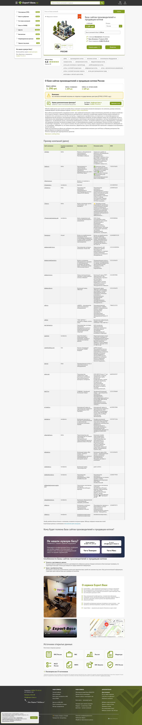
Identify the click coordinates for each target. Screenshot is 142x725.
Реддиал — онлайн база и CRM (83, 705)
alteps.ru (46, 505)
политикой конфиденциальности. (12, 718)
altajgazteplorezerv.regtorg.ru (51, 485)
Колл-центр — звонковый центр (84, 700)
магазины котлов (92, 58)
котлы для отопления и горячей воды (74, 65)
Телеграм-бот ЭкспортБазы (59, 717)
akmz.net (46, 374)
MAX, (32, 695)
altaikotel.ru (47, 467)
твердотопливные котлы (98, 62)
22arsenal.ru (47, 185)
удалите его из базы (105, 675)
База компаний (56, 694)
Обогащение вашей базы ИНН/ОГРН (85, 692)
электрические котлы (81, 62)
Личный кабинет (57, 692)
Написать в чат (115, 103)
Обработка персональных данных (84, 719)
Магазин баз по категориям (83, 694)
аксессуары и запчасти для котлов (73, 74)
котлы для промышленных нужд (97, 71)
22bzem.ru (47, 188)
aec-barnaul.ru (48, 325)
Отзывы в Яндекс (58, 715)
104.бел (46, 152)
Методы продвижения (58, 706)
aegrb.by (46, 336)
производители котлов (76, 58)
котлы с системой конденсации (72, 68)
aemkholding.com (49, 348)
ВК (34, 695)
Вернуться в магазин (52, 16)
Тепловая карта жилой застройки (84, 703)
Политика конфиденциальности (84, 715)
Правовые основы (106, 706)
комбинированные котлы (96, 65)
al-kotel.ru (47, 407)
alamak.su (47, 419)
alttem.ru (46, 514)
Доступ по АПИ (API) (58, 702)
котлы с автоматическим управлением (112, 68)
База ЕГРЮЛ (56, 698)
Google (66, 715)
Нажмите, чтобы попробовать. (79, 110)
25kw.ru (46, 203)
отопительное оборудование (108, 58)
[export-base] (28, 2)
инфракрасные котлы (91, 68)
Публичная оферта (80, 717)
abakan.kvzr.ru (48, 275)
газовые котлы (67, 62)
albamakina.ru (48, 435)
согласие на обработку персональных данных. (11, 720)
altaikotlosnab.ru (49, 475)
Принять (33, 717)
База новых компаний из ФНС (60, 696)
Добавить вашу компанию (108, 702)
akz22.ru (46, 391)
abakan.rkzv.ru (48, 288)
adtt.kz (46, 320)
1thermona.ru (48, 181)
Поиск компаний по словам (60, 704)
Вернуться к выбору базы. (52, 134)
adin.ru (46, 305)
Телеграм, (27, 695)
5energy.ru (47, 235)
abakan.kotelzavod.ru (50, 260)
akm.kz (46, 363)
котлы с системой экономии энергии (74, 71)
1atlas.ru (46, 166)
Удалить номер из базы (108, 704)
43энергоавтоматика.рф (51, 218)
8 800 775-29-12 (104, 41)
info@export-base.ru (96, 102)
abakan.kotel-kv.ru (49, 247)
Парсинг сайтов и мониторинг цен (84, 696)
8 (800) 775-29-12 (21, 56)
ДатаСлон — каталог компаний (83, 707)
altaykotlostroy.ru (49, 500)
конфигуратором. (32, 52)
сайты (65, 58)
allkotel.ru (47, 452)
